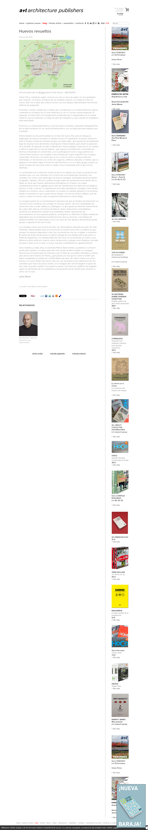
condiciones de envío (93, 823)
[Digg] (46, 296)
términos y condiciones (111, 823)
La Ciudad (22, 286)
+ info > (116, 828)
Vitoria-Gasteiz (42, 286)
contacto (80, 23)
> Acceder (120, 14)
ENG (103, 23)
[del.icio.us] (60, 296)
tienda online (55, 23)
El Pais (42, 93)
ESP (107, 23)
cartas (54, 823)
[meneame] (56, 296)
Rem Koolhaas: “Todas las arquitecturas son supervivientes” (28, 340)
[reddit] (53, 296)
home (21, 23)
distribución (63, 823)
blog (45, 23)
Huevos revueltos (35, 31)
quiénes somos (33, 23)
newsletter (68, 23)
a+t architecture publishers (54, 10)
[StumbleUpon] (49, 296)
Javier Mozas (25, 276)
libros (49, 823)
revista (42, 823)
